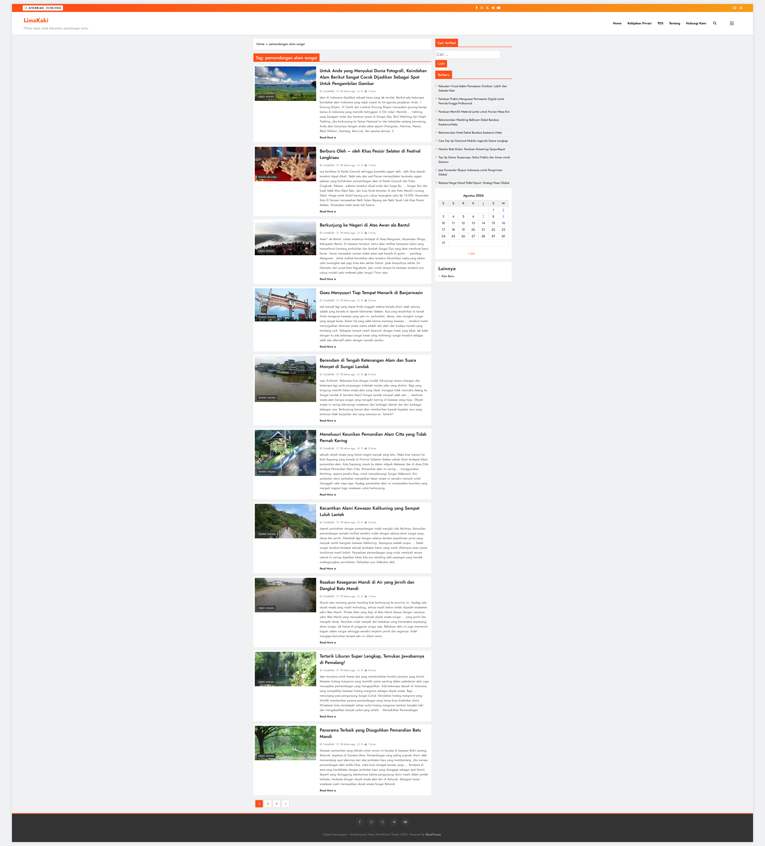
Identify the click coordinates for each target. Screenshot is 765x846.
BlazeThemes (433, 834)
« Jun (471, 253)
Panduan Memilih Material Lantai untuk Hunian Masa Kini (474, 111)
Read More (326, 137)
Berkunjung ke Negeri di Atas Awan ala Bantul (364, 225)
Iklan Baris (447, 276)
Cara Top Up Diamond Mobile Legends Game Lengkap (473, 141)
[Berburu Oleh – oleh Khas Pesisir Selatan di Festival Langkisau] (285, 164)
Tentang (674, 23)
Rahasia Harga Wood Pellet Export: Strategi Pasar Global (473, 183)
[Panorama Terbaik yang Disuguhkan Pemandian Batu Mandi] (285, 743)
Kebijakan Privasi (639, 23)
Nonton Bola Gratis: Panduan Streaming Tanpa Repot (471, 149)
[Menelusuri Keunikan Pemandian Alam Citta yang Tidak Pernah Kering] (285, 453)
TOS (660, 23)
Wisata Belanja (267, 177)
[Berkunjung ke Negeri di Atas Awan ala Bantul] (285, 238)
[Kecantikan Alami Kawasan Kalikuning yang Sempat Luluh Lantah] (285, 521)
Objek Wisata (266, 96)
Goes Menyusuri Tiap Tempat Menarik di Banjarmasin (371, 292)
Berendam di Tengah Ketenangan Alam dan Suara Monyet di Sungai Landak (368, 363)
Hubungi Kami (696, 23)
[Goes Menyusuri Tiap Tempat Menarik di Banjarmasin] (285, 304)
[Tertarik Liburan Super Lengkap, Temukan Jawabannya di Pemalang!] (285, 669)
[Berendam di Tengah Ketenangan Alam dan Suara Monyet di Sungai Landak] (285, 379)
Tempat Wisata (267, 317)
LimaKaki (36, 20)
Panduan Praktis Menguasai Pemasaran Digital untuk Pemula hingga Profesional (471, 101)
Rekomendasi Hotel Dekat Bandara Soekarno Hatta (470, 132)
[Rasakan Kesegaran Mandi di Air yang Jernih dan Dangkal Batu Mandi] (285, 595)
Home (617, 23)
